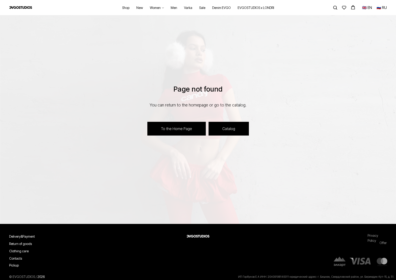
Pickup (14, 265)
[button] (335, 7)
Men (174, 8)
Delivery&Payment (22, 236)
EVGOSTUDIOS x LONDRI (256, 8)
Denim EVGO (221, 8)
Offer (383, 243)
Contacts (15, 258)
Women (155, 8)
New (139, 8)
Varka (188, 8)
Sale (202, 8)
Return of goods (20, 244)
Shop (125, 8)
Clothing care (19, 251)
